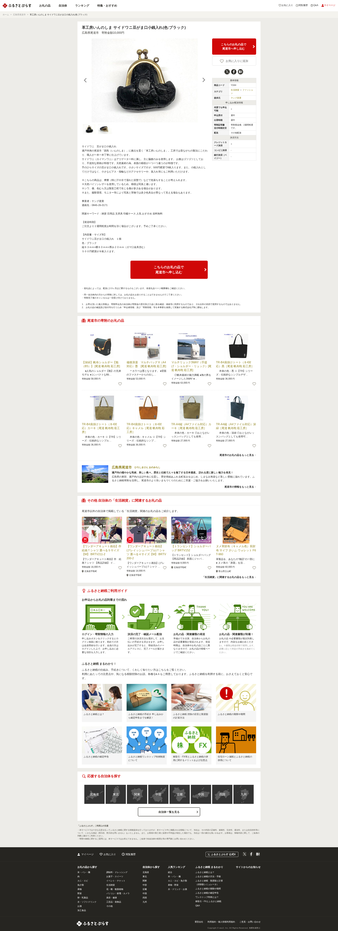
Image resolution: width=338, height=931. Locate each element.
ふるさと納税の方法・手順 (208, 876)
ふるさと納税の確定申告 (96, 756)
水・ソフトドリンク (86, 902)
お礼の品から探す (87, 867)
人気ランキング (176, 867)
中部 (158, 794)
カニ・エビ (82, 881)
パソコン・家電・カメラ (118, 893)
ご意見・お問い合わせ (250, 922)
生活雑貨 (235, 90)
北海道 (94, 794)
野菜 (79, 893)
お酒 (79, 906)
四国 (222, 794)
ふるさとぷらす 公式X (223, 854)
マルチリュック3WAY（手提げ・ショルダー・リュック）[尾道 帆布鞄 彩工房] (191, 366)
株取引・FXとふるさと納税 (208, 901)
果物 (79, 889)
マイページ (87, 854)
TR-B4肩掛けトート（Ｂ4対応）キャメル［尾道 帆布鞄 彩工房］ (146, 428)
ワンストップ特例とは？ (207, 897)
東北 (116, 794)
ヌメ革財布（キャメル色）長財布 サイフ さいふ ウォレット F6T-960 (236, 550)
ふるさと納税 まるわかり (209, 867)
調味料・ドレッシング (116, 872)
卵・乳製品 (82, 897)
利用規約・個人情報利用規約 (221, 922)
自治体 (63, 5)
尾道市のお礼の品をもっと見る (237, 455)
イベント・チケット (115, 881)
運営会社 (199, 922)
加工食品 (81, 910)
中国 (201, 794)
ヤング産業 (236, 98)
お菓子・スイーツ (114, 876)
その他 (109, 906)
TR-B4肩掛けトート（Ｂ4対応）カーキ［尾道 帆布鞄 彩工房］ (101, 428)
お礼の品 (45, 5)
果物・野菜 (173, 885)
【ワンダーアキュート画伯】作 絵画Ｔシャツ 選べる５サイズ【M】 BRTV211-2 (103, 550)
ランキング (82, 5)
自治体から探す (151, 867)
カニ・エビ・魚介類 (177, 881)
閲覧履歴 (131, 854)
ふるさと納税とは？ (94, 714)
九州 (244, 794)
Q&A (197, 905)
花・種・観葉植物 (114, 889)
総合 (170, 872)
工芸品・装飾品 (113, 902)
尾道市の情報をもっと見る (239, 486)
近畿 (180, 794)
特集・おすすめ (107, 5)
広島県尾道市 (90, 32)
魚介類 (80, 885)
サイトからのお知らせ (248, 867)
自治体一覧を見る (169, 811)
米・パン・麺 (83, 872)
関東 (137, 794)
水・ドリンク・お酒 (177, 889)
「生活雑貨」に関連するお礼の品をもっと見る (228, 577)
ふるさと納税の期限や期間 (231, 714)
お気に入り (110, 854)
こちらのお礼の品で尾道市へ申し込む (233, 46)
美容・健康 (111, 897)
